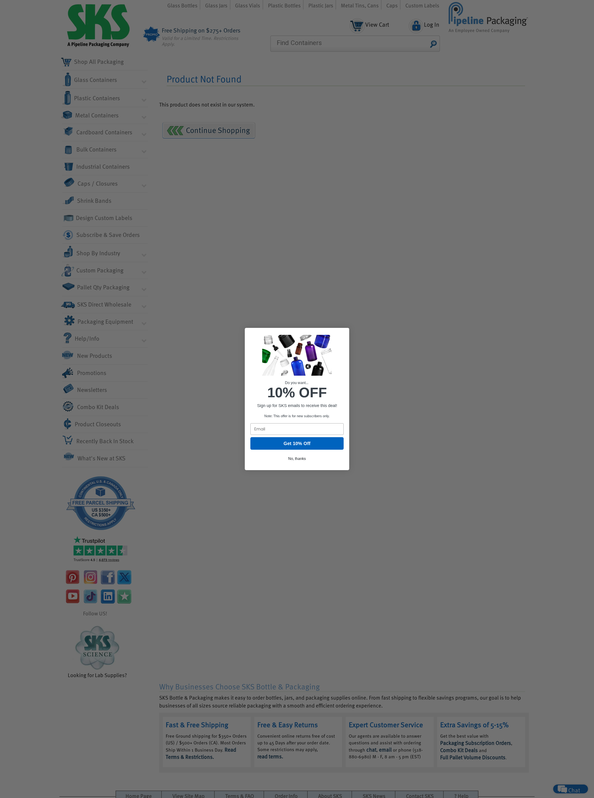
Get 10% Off (297, 443)
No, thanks (297, 459)
